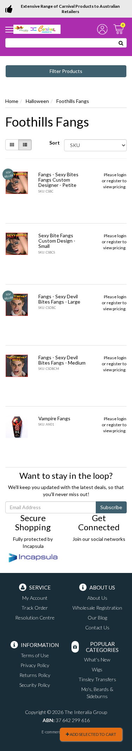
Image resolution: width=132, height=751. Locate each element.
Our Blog (97, 618)
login (121, 174)
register (114, 180)
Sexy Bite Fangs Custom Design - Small (56, 240)
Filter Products (66, 71)
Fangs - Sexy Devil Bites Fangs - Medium (62, 360)
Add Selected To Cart (92, 734)
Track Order (34, 608)
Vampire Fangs (54, 418)
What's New (97, 660)
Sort (54, 143)
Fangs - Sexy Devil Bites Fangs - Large (59, 299)
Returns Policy (34, 675)
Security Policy (34, 685)
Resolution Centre (35, 618)
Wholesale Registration (97, 608)
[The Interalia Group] (37, 29)
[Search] (121, 43)
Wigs (97, 669)
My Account (35, 598)
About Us (97, 598)
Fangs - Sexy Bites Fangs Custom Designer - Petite (58, 179)
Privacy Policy (34, 665)
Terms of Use (35, 655)
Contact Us (97, 627)
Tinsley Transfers (97, 679)
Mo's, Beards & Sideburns (97, 692)
